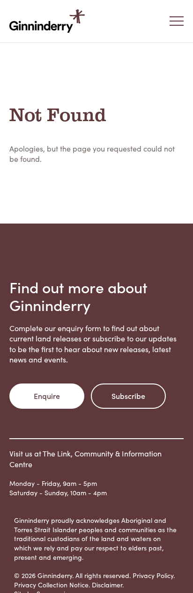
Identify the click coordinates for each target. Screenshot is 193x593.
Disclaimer (107, 584)
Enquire (47, 396)
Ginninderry (49, 21)
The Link (57, 453)
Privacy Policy (153, 575)
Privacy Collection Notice (51, 584)
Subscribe (128, 396)
